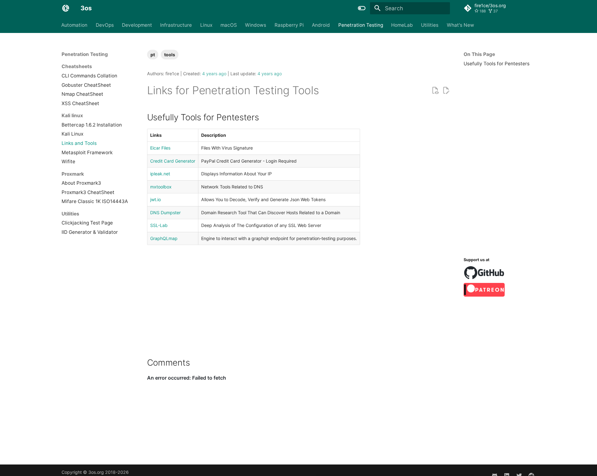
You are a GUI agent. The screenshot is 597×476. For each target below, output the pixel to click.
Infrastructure (176, 25)
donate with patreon (484, 290)
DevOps (105, 25)
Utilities (430, 25)
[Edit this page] (446, 90)
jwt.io (155, 199)
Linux (206, 25)
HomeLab (402, 25)
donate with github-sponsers (484, 272)
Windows (255, 25)
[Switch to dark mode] (362, 8)
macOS (228, 25)
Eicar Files (160, 147)
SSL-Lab (159, 225)
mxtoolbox (161, 186)
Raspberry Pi (289, 25)
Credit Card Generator (172, 161)
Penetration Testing (360, 25)
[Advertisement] (499, 160)
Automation (75, 25)
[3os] (65, 8)
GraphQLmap (164, 238)
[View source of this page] (435, 90)
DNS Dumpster (165, 212)
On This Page (479, 54)
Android (321, 25)
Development (137, 25)
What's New (460, 25)
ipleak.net (160, 173)
